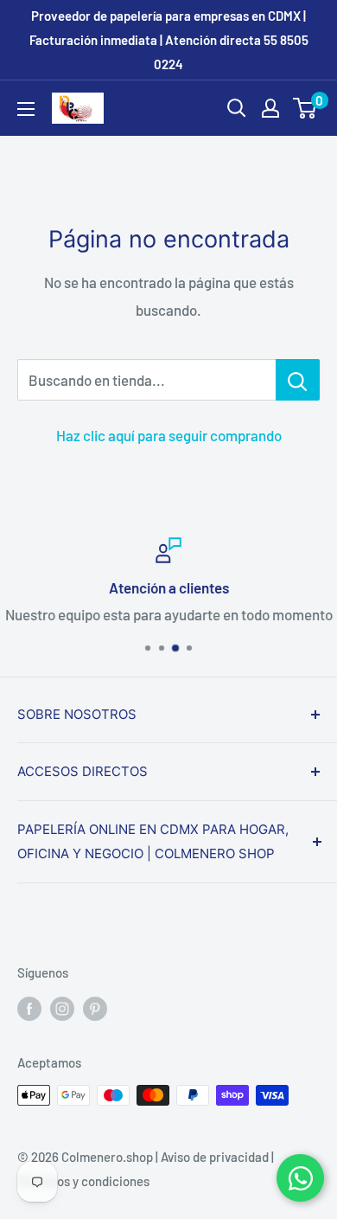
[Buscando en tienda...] (298, 380)
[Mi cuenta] (270, 108)
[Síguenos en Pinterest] (95, 1008)
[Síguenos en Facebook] (29, 1008)
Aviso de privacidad (215, 1156)
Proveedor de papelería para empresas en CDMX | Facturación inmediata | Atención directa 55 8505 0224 (168, 40)
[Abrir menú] (26, 109)
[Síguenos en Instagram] (62, 1008)
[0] (305, 108)
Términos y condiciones (83, 1181)
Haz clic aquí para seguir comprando (169, 435)
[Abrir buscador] (236, 108)
